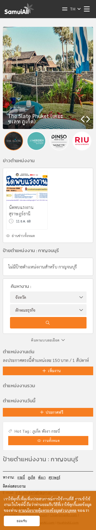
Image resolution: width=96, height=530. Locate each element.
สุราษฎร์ (54, 477)
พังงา (46, 431)
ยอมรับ (22, 521)
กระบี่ (55, 431)
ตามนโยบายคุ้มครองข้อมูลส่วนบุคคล (47, 510)
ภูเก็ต (36, 431)
